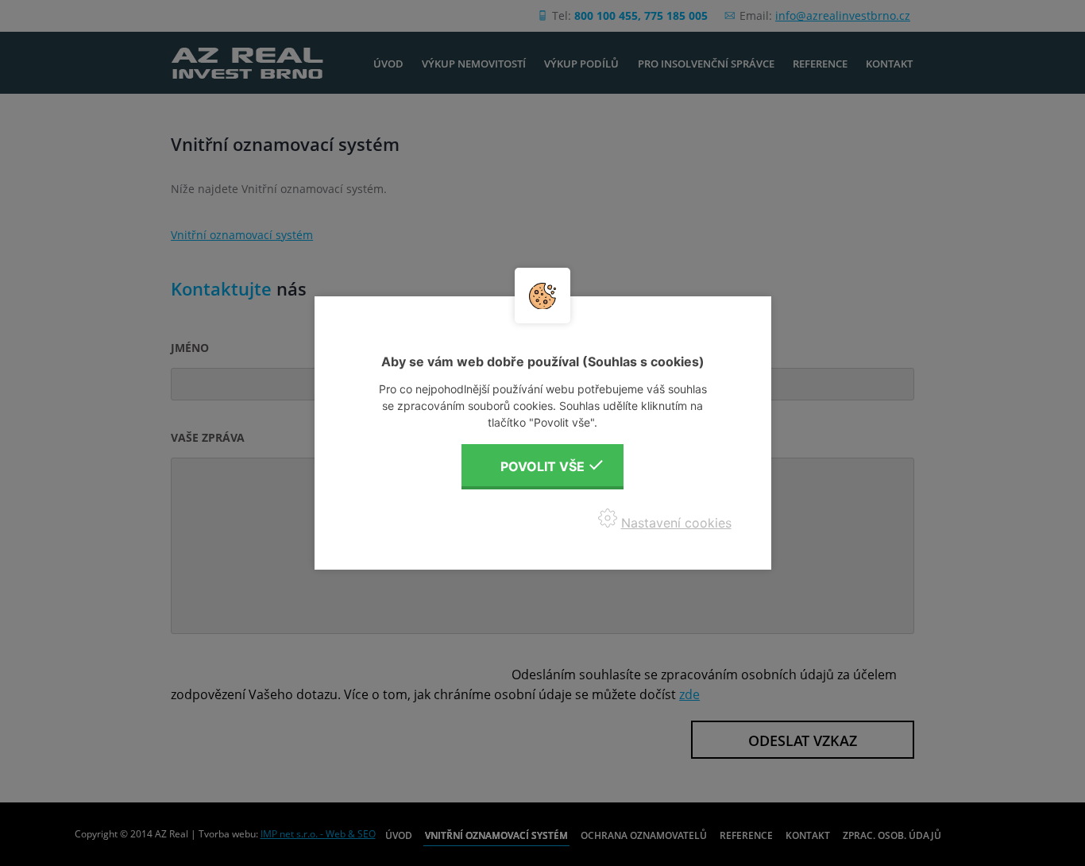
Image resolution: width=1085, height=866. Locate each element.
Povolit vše (542, 466)
